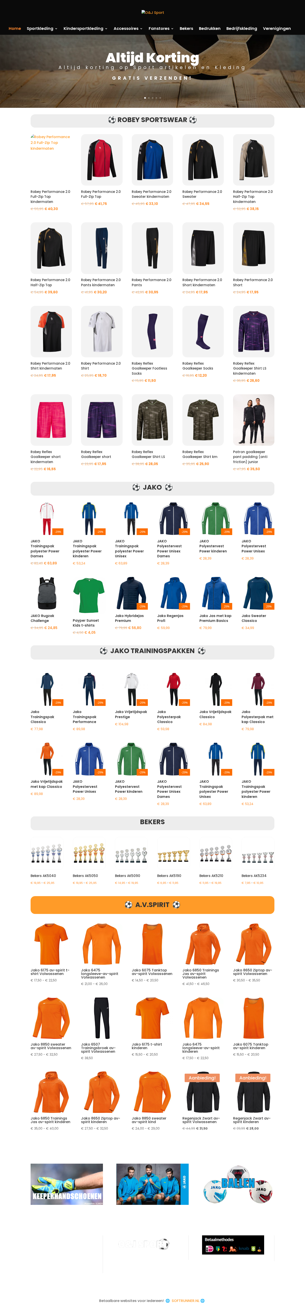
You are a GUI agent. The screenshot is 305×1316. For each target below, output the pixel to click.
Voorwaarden (43, 1246)
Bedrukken (210, 29)
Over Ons (39, 1238)
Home (15, 29)
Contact (38, 1261)
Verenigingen (277, 29)
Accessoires (126, 29)
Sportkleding (40, 29)
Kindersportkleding (83, 29)
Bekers (186, 29)
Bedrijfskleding (241, 29)
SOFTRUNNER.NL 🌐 (189, 1300)
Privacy (37, 1254)
